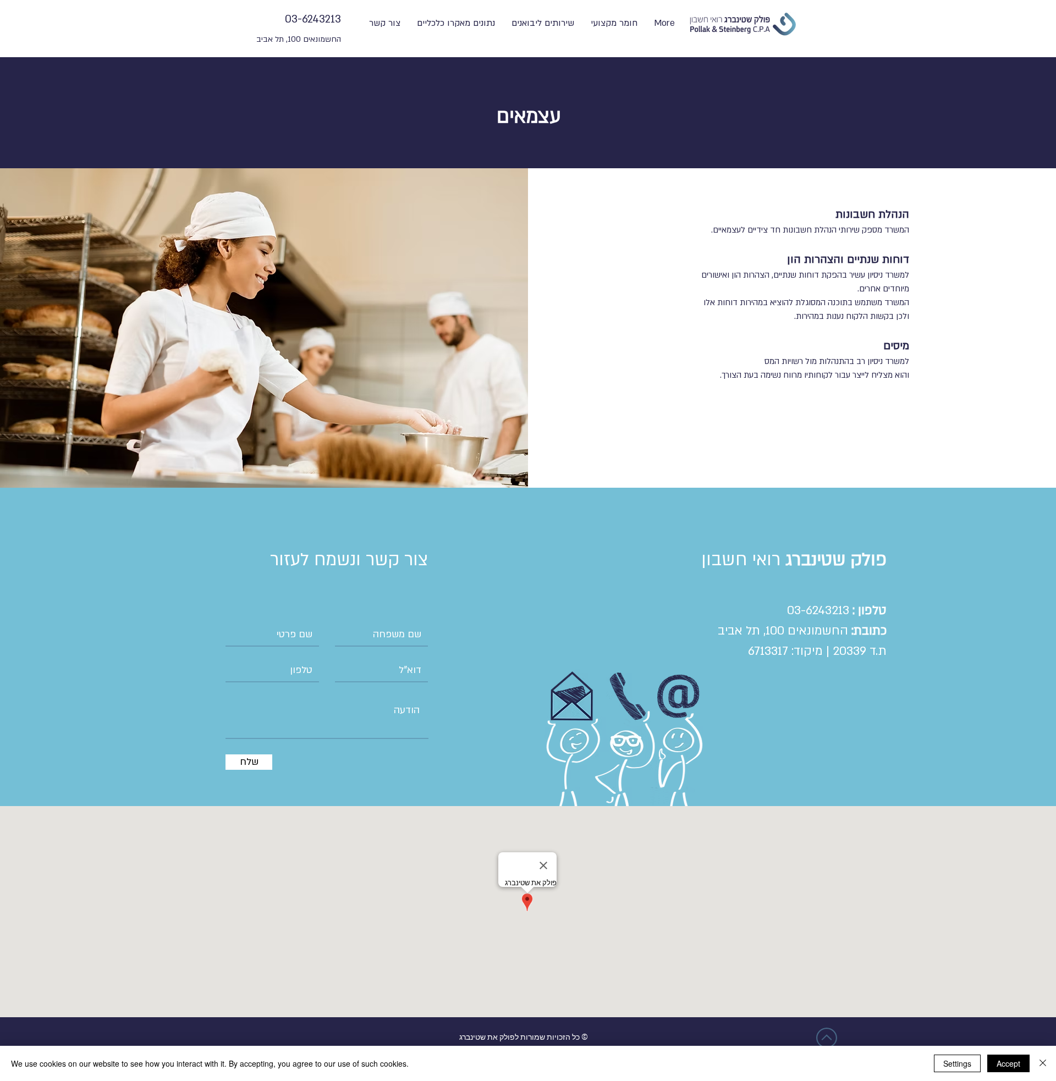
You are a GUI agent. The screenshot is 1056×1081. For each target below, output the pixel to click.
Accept (1008, 1063)
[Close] (1042, 1063)
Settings (957, 1063)
